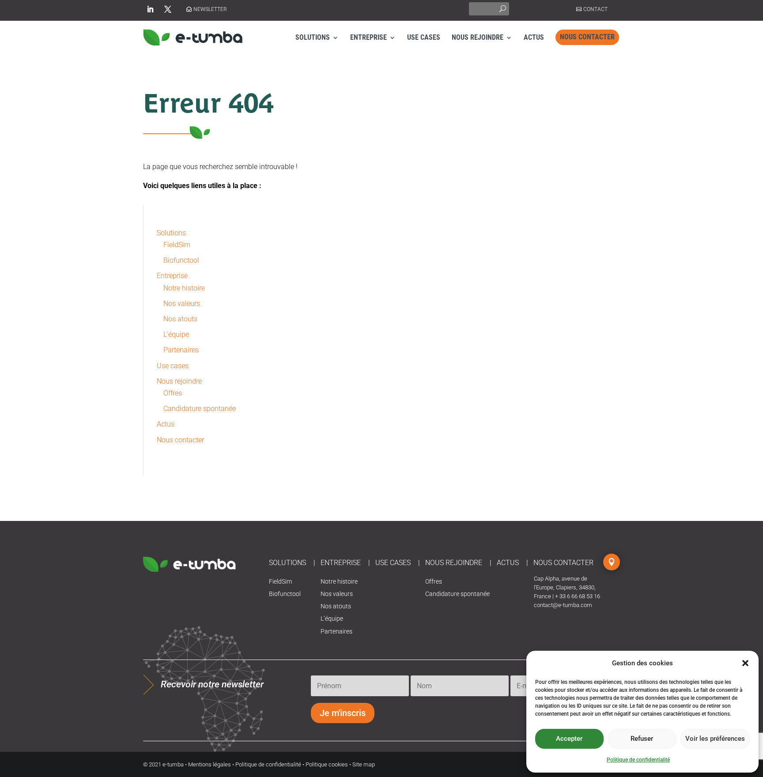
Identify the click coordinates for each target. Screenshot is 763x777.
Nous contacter (587, 37)
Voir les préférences (715, 739)
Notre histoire (184, 288)
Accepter (569, 739)
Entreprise (368, 37)
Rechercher (502, 7)
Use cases (423, 37)
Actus (534, 37)
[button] (745, 663)
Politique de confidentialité (638, 760)
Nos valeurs (181, 303)
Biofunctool (181, 260)
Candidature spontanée (199, 408)
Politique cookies (327, 764)
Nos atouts (180, 319)
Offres (172, 393)
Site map (363, 764)
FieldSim (176, 245)
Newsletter (210, 9)
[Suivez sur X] (168, 9)
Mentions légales (209, 764)
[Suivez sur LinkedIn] (150, 9)
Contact (595, 9)
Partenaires (181, 350)
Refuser (642, 739)
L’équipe (176, 334)
